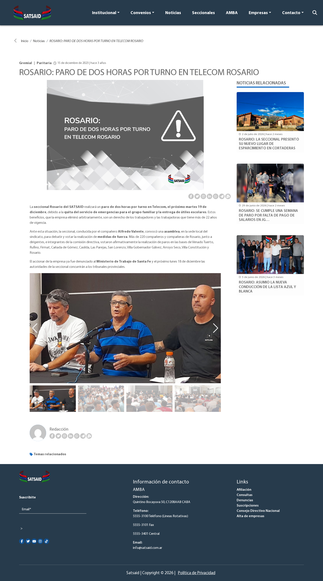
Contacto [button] (291, 13)
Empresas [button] (258, 13)
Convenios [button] (141, 13)
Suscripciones (248, 505)
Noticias (173, 13)
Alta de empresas (250, 516)
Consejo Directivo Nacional (258, 511)
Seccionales (203, 13)
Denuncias (245, 500)
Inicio (24, 41)
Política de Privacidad (196, 573)
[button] (216, 328)
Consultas (244, 495)
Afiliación (244, 490)
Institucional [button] (104, 13)
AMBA (232, 13)
